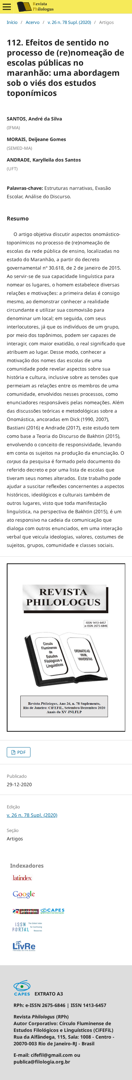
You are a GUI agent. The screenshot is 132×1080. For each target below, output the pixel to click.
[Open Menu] (7, 6)
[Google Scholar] (23, 898)
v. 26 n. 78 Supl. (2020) (69, 22)
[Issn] (27, 930)
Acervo (33, 22)
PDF (21, 752)
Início (12, 22)
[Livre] (24, 950)
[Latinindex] (22, 879)
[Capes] (38, 913)
